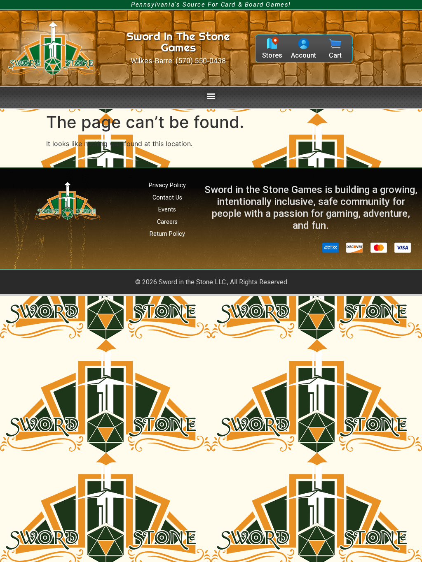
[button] (211, 95)
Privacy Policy (167, 185)
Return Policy (167, 233)
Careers (167, 221)
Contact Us (167, 197)
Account (303, 55)
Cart (335, 55)
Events (167, 209)
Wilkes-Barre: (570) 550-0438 (178, 61)
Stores (272, 55)
